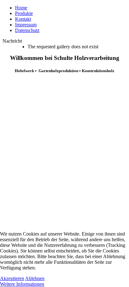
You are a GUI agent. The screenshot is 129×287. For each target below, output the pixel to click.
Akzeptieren (12, 278)
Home (21, 7)
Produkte (24, 13)
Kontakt (23, 19)
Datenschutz (27, 30)
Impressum (26, 24)
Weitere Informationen (22, 284)
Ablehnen (34, 278)
